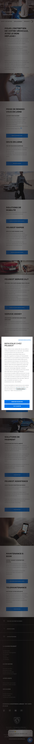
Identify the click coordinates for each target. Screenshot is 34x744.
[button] (17, 402)
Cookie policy (21, 388)
